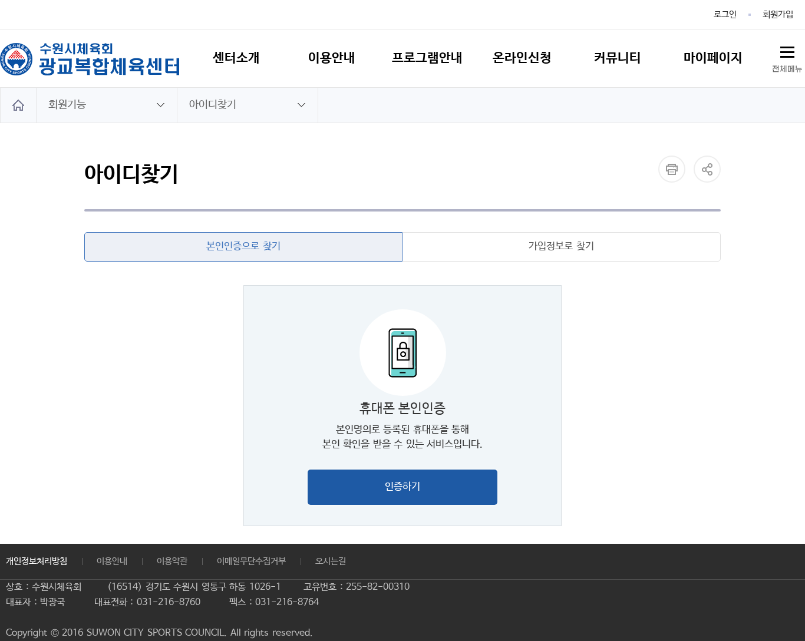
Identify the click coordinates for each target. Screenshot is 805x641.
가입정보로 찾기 (561, 246)
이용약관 (172, 561)
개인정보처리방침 (36, 561)
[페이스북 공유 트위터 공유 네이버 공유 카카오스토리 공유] (707, 169)
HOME (18, 105)
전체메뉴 (787, 69)
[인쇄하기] (671, 169)
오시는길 (330, 561)
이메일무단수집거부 (251, 561)
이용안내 (112, 561)
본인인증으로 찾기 (243, 246)
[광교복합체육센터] (89, 58)
